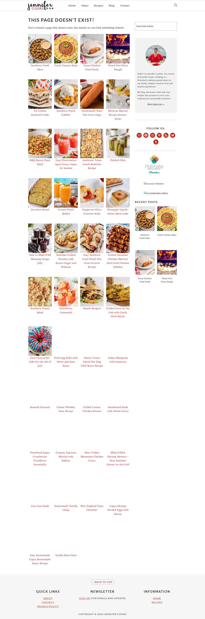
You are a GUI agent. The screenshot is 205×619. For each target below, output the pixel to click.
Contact (125, 5)
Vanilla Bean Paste (66, 555)
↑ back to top (102, 582)
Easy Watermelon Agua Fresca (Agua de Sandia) (66, 164)
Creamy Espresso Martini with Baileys (66, 456)
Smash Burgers (92, 308)
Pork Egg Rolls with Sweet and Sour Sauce (66, 361)
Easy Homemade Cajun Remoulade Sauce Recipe (40, 559)
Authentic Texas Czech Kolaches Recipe (91, 164)
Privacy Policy (48, 606)
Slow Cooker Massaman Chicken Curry (92, 456)
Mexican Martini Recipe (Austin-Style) (118, 114)
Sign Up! (85, 598)
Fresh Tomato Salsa (65, 65)
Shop (112, 5)
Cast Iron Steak (40, 506)
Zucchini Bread (40, 209)
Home (72, 5)
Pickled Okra (118, 160)
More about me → (156, 104)
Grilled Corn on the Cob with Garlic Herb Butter (118, 312)
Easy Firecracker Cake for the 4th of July (40, 361)
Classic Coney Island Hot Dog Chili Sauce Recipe (92, 361)
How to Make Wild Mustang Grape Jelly (40, 259)
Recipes (98, 5)
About (84, 5)
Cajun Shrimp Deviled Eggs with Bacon (118, 510)
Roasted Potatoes (40, 407)
